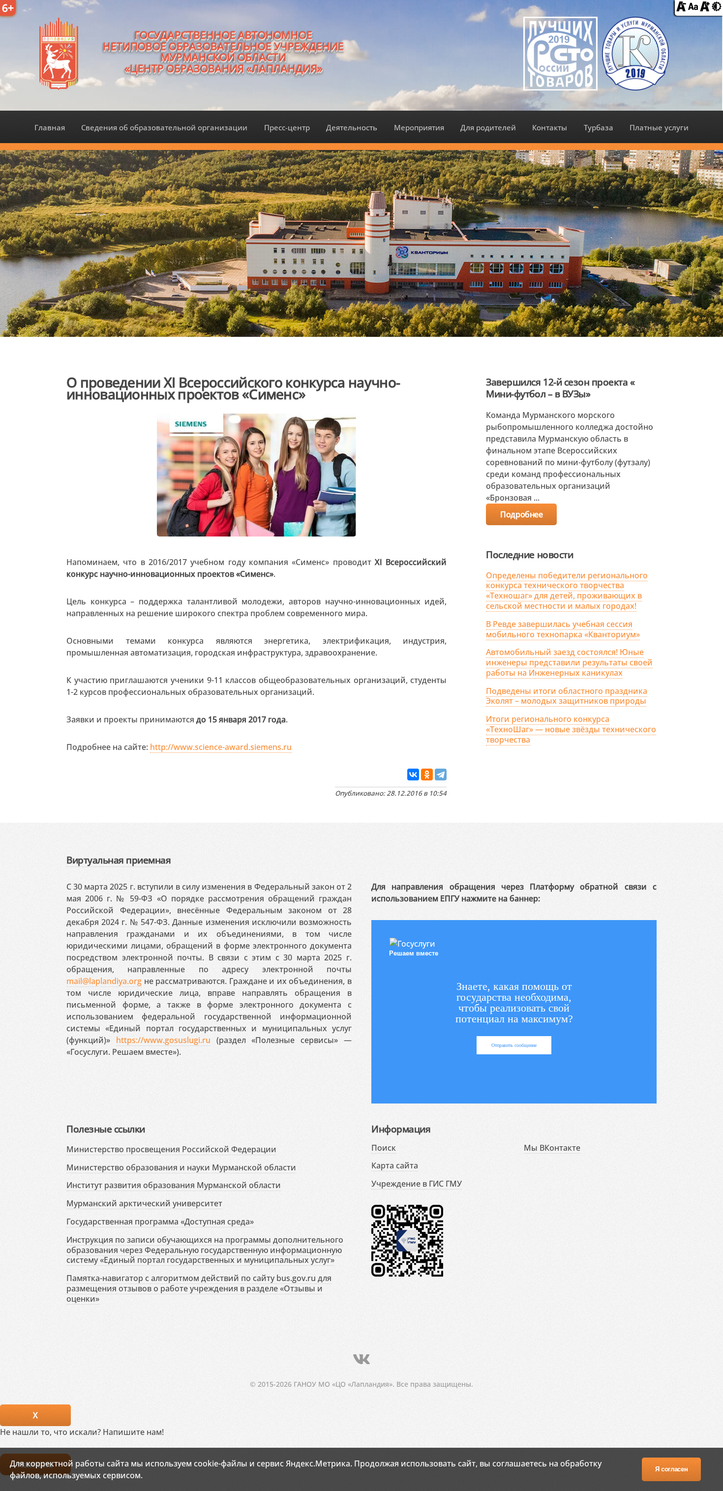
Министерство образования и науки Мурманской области (181, 1167)
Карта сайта (394, 1165)
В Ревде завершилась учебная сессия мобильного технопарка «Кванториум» (563, 629)
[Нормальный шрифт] (693, 8)
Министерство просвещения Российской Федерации (171, 1149)
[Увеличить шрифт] (705, 8)
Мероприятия (419, 127)
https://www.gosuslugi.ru (163, 1040)
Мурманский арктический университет (144, 1203)
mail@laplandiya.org (104, 981)
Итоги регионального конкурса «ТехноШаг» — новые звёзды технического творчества (571, 729)
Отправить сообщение (514, 1045)
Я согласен (671, 1469)
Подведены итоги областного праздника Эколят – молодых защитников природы (566, 696)
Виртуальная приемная (118, 859)
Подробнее (521, 514)
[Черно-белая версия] (717, 8)
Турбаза (598, 127)
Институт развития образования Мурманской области (173, 1185)
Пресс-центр (287, 127)
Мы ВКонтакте (552, 1147)
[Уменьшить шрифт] (681, 8)
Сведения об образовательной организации (164, 127)
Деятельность (351, 127)
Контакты (549, 127)
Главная (49, 127)
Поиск (383, 1147)
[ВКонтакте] (413, 774)
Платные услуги (659, 127)
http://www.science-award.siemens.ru (221, 747)
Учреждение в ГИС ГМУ (416, 1183)
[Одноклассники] (427, 774)
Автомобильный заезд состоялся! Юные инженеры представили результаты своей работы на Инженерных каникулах (569, 662)
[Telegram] (441, 774)
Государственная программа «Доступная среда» (160, 1221)
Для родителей (488, 127)
